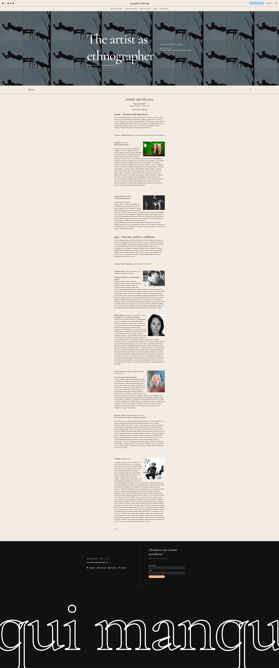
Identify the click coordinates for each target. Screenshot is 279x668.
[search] (276, 3)
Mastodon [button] (103, 567)
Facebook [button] (92, 567)
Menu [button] (31, 89)
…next (116, 529)
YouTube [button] (123, 567)
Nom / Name (152, 565)
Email (150, 570)
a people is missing (139, 3)
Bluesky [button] (113, 567)
